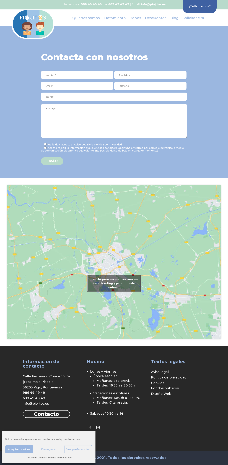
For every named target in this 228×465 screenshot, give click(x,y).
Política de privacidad (168, 377)
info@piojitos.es (153, 4)
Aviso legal (160, 372)
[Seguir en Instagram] (98, 427)
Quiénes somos (86, 18)
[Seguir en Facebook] (90, 427)
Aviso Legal (81, 144)
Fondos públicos (165, 388)
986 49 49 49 (34, 393)
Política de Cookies (36, 457)
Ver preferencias (78, 449)
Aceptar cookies (19, 449)
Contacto (46, 414)
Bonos (135, 18)
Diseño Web (161, 394)
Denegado (48, 449)
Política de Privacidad (60, 457)
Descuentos (155, 18)
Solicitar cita (193, 18)
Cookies (157, 383)
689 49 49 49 (34, 398)
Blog (174, 18)
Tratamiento (115, 18)
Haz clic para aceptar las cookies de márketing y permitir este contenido (114, 283)
